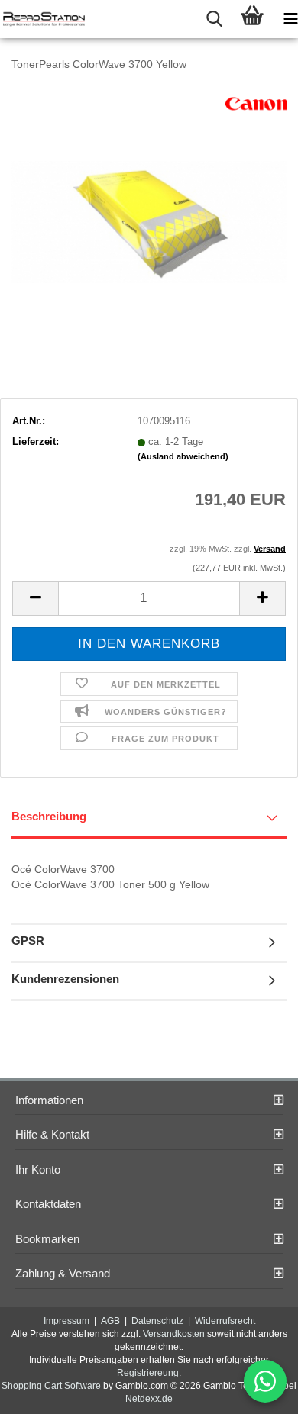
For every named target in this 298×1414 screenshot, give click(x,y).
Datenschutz (157, 1321)
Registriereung (148, 1372)
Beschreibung (48, 816)
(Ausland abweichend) (183, 456)
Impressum (66, 1321)
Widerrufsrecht (225, 1321)
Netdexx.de (149, 1398)
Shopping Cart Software (51, 1385)
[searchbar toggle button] (214, 19)
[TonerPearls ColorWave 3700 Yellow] (149, 199)
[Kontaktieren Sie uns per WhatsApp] (265, 1381)
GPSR (27, 940)
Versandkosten (174, 1334)
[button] (35, 598)
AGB (110, 1321)
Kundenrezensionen (65, 978)
